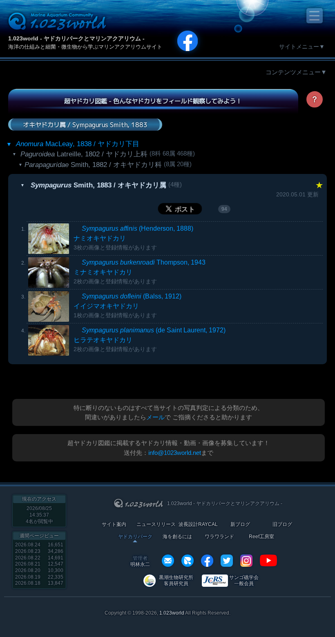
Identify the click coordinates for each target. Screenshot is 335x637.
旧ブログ (282, 524)
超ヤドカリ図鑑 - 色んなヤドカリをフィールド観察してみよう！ (153, 100)
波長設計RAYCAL (198, 524)
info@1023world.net (174, 452)
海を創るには (177, 536)
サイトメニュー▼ (302, 46)
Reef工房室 (261, 536)
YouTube (268, 561)
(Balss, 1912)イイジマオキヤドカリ (127, 305)
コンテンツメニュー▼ (296, 72)
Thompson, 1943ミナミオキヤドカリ (139, 272)
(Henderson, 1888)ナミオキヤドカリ (133, 238)
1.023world (171, 613)
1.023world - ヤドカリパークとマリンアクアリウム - (76, 38)
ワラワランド (219, 536)
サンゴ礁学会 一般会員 (244, 580)
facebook (207, 561)
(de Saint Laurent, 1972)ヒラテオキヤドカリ (150, 339)
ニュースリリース (156, 524)
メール (155, 417)
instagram (246, 561)
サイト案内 (114, 524)
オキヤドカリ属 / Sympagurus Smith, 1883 (85, 124)
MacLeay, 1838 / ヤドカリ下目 (77, 144)
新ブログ (240, 524)
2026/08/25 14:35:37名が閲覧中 (39, 515)
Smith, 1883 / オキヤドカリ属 (98, 185)
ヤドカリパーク (135, 536)
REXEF (187, 561)
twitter (227, 561)
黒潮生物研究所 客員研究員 (176, 580)
